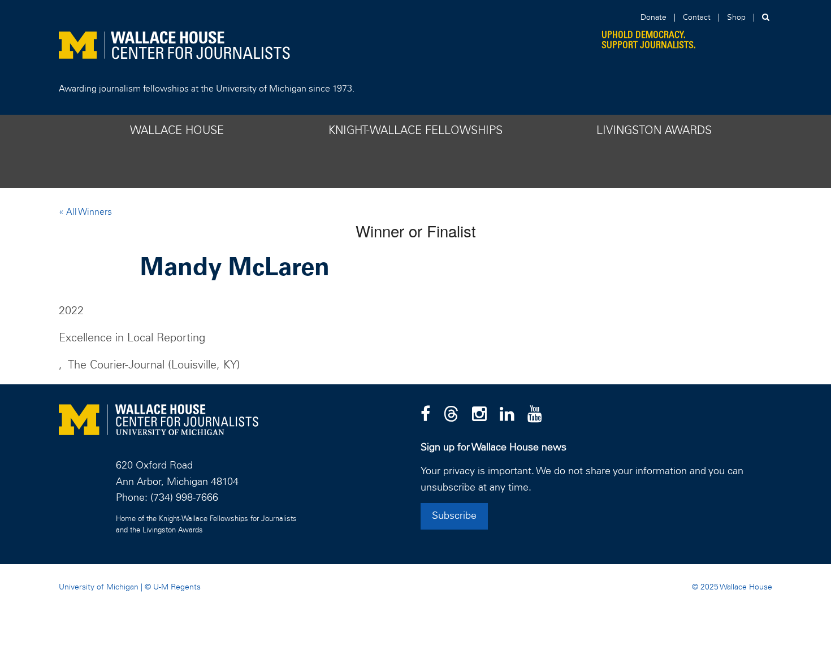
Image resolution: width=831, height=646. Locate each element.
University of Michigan (98, 587)
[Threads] (451, 414)
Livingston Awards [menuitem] (654, 130)
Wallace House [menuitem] (177, 130)
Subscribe (454, 516)
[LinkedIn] (507, 414)
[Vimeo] (534, 414)
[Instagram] (479, 414)
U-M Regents (177, 587)
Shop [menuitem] (736, 17)
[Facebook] (425, 414)
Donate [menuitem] (653, 17)
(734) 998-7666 (184, 498)
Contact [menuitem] (697, 17)
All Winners (88, 211)
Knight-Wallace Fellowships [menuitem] (415, 130)
